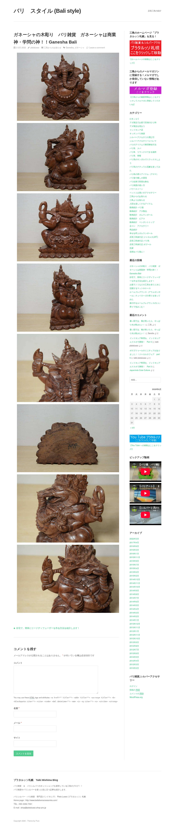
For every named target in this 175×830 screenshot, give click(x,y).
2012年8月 (134, 645)
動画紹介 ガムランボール (141, 214)
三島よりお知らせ (137, 200)
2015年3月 (134, 572)
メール (18, 722)
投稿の (135, 689)
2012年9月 (134, 642)
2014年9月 (134, 590)
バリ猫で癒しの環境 (138, 177)
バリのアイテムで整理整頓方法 (143, 144)
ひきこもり (134, 118)
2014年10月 (135, 586)
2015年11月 (135, 557)
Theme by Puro (33, 820)
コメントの (137, 693)
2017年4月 (134, 542)
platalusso (34, 47)
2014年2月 (134, 616)
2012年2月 (134, 668)
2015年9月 (134, 560)
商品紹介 (133, 229)
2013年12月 (135, 623)
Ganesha (70, 47)
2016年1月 (134, 553)
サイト (17, 737)
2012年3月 (134, 664)
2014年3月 (134, 612)
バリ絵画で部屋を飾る (139, 181)
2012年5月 (134, 657)
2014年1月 (134, 620)
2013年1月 (134, 631)
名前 (16, 708)
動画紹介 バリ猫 (137, 207)
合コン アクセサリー (139, 225)
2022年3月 (134, 538)
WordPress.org (136, 697)
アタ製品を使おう (137, 126)
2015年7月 (134, 564)
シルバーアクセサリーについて (143, 140)
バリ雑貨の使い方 (137, 185)
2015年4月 (134, 568)
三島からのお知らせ (52, 47)
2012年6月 (134, 653)
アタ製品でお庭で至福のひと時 (143, 122)
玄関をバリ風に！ (137, 251)
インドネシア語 (136, 129)
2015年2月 (134, 575)
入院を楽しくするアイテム (141, 203)
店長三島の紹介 (154, 10)
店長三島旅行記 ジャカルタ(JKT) (144, 236)
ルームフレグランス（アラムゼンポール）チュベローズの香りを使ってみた (145, 295)
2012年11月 (135, 634)
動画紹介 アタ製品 (138, 211)
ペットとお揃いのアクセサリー (143, 192)
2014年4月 (134, 609)
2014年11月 (135, 583)
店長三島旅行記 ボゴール (140, 244)
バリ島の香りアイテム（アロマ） (144, 174)
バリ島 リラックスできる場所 (143, 152)
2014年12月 (135, 579)
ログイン (133, 686)
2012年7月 (134, 649)
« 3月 (132, 427)
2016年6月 (134, 546)
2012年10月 (135, 638)
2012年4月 (134, 660)
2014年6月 (134, 601)
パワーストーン (136, 188)
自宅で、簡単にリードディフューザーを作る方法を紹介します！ (48, 628)
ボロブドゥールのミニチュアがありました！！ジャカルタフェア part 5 (145, 354)
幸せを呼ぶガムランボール (141, 233)
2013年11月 (135, 627)
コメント (18, 662)
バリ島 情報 (135, 155)
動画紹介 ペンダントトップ (142, 222)
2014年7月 (134, 597)
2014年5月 (134, 605)
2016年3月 (134, 549)
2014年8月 (134, 594)
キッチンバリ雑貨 (137, 133)
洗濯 (131, 248)
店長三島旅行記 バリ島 (139, 240)
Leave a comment (97, 47)
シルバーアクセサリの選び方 (142, 137)
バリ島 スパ (135, 148)
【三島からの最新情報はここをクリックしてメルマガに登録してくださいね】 (145, 101)
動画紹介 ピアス (137, 218)
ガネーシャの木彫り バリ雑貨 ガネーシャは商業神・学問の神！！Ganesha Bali (145, 270)
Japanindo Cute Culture (140, 370)
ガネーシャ (79, 47)
